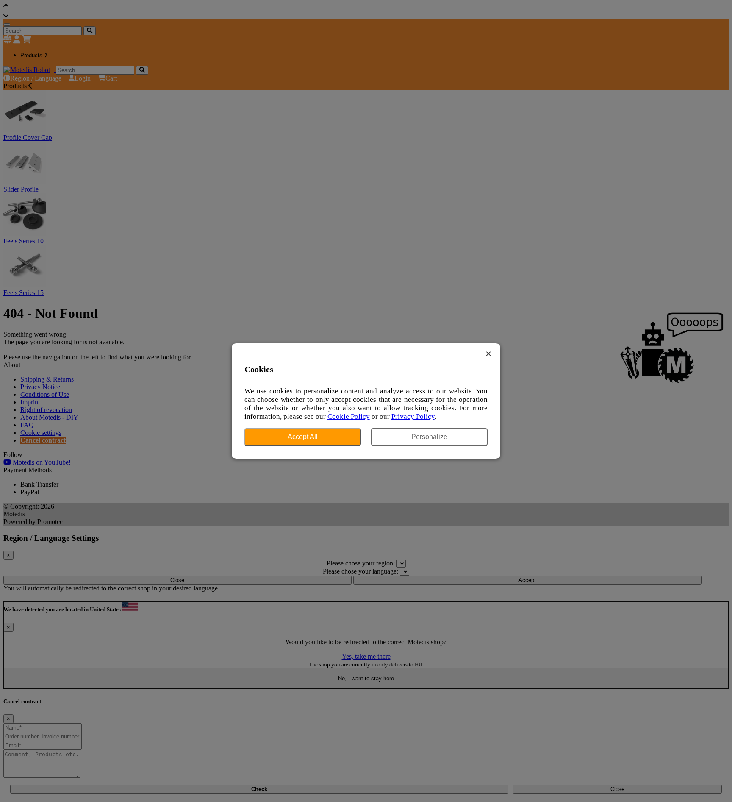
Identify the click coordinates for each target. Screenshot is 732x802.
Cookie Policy (348, 416)
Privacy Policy (413, 416)
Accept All (303, 436)
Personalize (429, 436)
